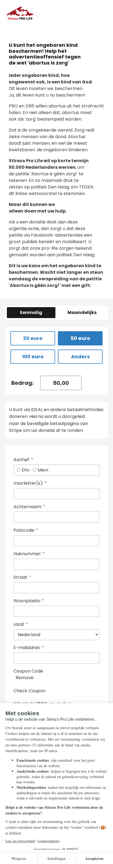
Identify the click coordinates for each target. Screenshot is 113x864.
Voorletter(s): (30, 483)
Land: (20, 624)
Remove (24, 677)
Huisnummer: (29, 554)
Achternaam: (29, 507)
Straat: (22, 577)
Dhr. (26, 470)
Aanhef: (23, 459)
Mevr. (43, 470)
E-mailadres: (28, 647)
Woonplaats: (28, 601)
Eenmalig (31, 312)
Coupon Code (28, 671)
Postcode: (25, 530)
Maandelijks (82, 312)
